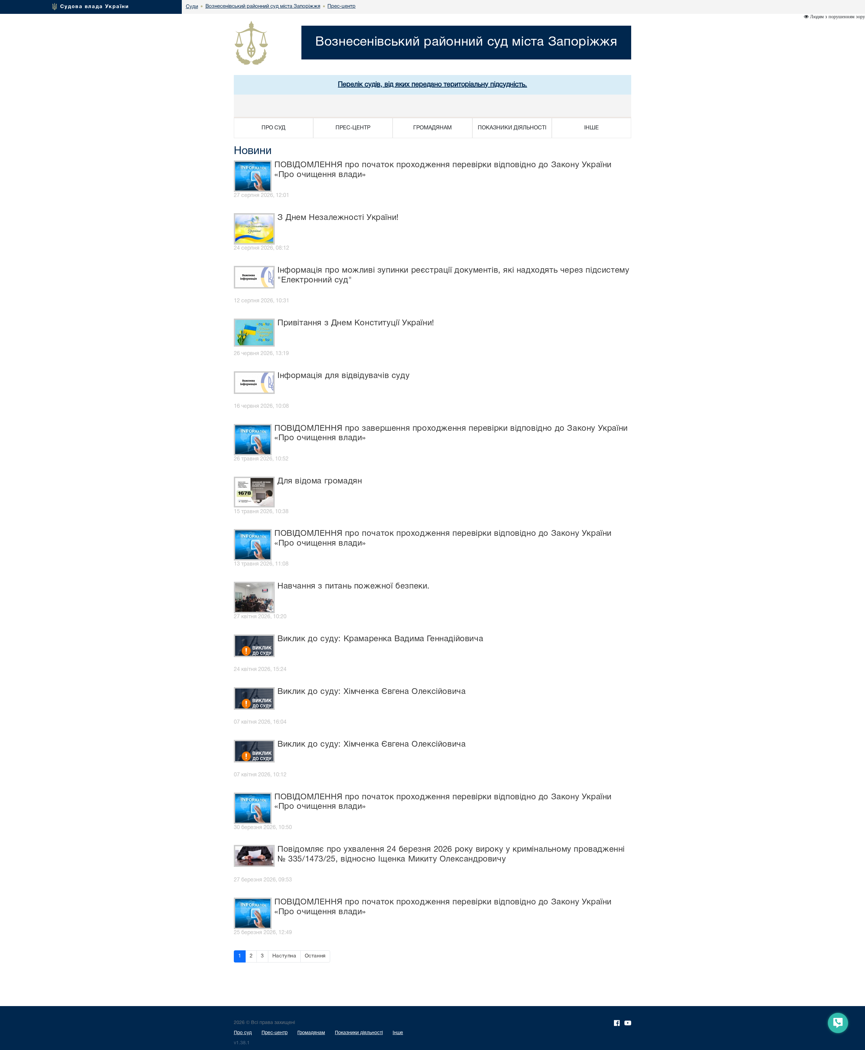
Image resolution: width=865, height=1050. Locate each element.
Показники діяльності (359, 1033)
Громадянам (311, 1033)
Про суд (243, 1033)
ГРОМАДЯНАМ (432, 128)
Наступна (284, 956)
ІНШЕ (591, 128)
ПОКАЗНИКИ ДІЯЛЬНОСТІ (512, 128)
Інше (398, 1033)
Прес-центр (275, 1033)
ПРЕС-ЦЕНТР (353, 128)
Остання (315, 956)
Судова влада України (94, 6)
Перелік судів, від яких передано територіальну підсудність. (432, 85)
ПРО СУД (274, 128)
